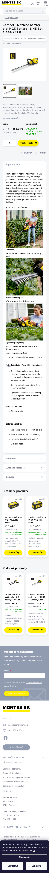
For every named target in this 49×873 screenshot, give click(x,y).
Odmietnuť (13, 866)
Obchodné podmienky (12, 769)
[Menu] (45, 3)
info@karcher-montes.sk (18, 725)
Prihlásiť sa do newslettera (16, 694)
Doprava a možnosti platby (14, 786)
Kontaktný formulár (16, 747)
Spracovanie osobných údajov (15, 782)
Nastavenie (24, 857)
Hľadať (42, 11)
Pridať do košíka (26, 143)
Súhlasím (36, 866)
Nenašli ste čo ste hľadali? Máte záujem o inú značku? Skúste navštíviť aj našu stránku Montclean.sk (21, 839)
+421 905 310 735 (16, 730)
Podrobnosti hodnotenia (37, 38)
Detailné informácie (12, 118)
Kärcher (8, 367)
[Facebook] (5, 737)
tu (34, 850)
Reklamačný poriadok (12, 773)
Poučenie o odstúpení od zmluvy (16, 777)
